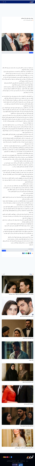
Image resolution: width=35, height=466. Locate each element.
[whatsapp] (23, 253)
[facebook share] (30, 253)
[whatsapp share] (26, 253)
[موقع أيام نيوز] (30, 2)
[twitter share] (28, 253)
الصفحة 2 (31, 52)
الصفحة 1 (30, 250)
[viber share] (25, 253)
